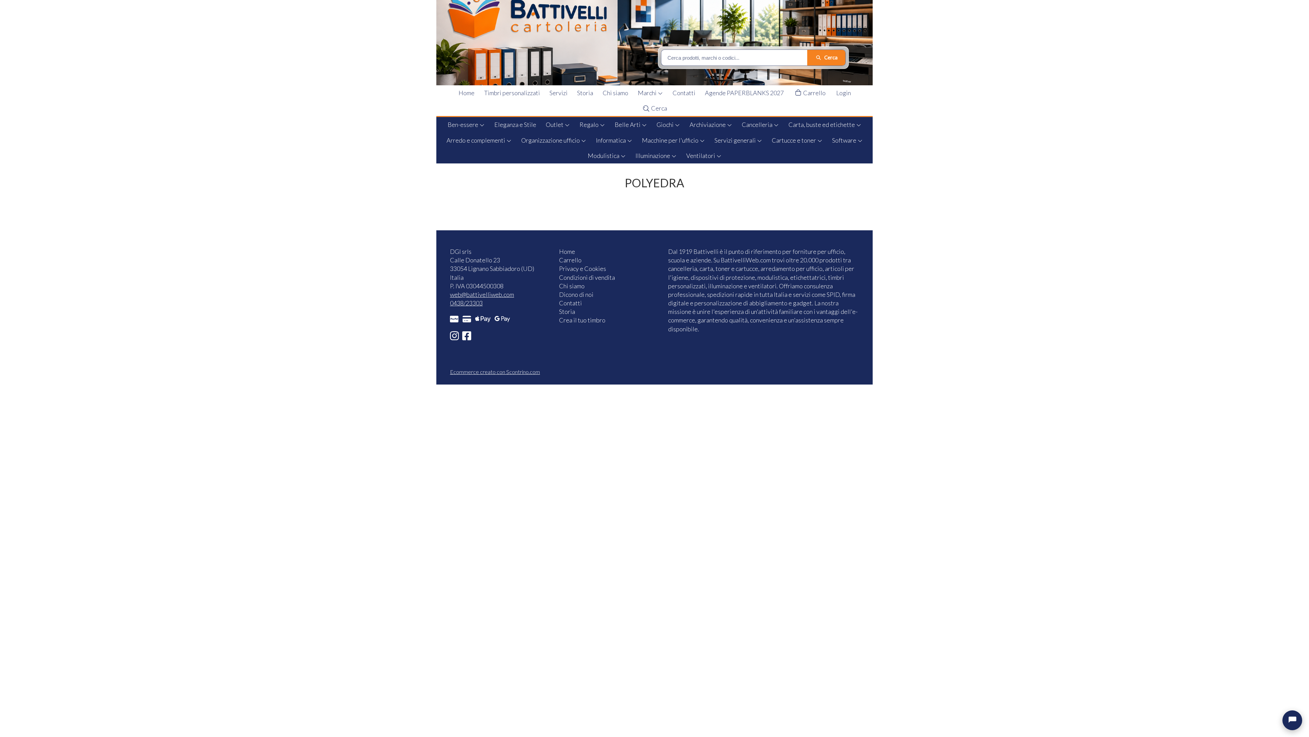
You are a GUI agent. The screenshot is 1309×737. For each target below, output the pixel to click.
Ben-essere (463, 124)
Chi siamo (615, 93)
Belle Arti (628, 124)
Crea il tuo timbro (582, 320)
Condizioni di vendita (587, 277)
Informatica (611, 140)
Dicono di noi (576, 294)
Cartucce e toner (794, 140)
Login (843, 93)
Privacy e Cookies (582, 268)
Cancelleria (757, 124)
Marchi (648, 93)
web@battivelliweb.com (482, 294)
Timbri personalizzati (512, 93)
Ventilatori (701, 155)
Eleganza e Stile (515, 124)
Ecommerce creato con (495, 372)
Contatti (684, 93)
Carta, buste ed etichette (822, 124)
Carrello (814, 93)
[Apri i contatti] (1292, 720)
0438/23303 (466, 303)
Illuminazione (653, 155)
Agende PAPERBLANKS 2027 (744, 93)
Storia (585, 93)
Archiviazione (708, 124)
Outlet (555, 124)
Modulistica (604, 155)
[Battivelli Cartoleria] (659, 42)
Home (466, 93)
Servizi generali (735, 140)
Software (844, 140)
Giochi (666, 124)
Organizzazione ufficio (551, 140)
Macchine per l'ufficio (670, 140)
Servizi (559, 93)
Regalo (590, 124)
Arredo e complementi (476, 140)
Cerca (658, 108)
